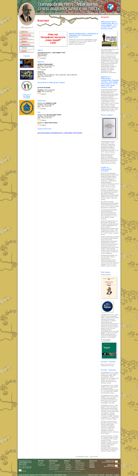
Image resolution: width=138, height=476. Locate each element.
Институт (41, 461)
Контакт (91, 463)
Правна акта (41, 465)
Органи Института (54, 467)
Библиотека (93, 461)
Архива (91, 465)
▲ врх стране (94, 456)
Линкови (92, 467)
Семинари (68, 465)
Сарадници (52, 463)
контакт (102, 475)
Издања (78, 461)
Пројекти (67, 461)
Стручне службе (53, 469)
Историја (40, 463)
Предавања (68, 467)
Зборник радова (79, 463)
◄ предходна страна (81, 456)
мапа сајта (109, 475)
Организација (53, 461)
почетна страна (93, 475)
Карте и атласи (79, 467)
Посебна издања (80, 465)
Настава (66, 463)
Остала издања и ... (80, 469)
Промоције (68, 469)
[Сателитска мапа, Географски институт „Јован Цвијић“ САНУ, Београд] (60, 133)
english (117, 475)
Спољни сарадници (54, 465)
